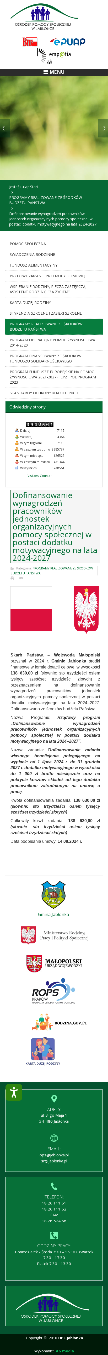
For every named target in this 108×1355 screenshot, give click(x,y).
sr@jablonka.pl (54, 1160)
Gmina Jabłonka (53, 914)
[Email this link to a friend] (22, 577)
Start (34, 186)
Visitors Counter (40, 476)
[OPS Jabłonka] (46, 17)
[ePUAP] (67, 42)
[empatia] (54, 56)
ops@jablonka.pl (54, 1154)
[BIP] (30, 42)
